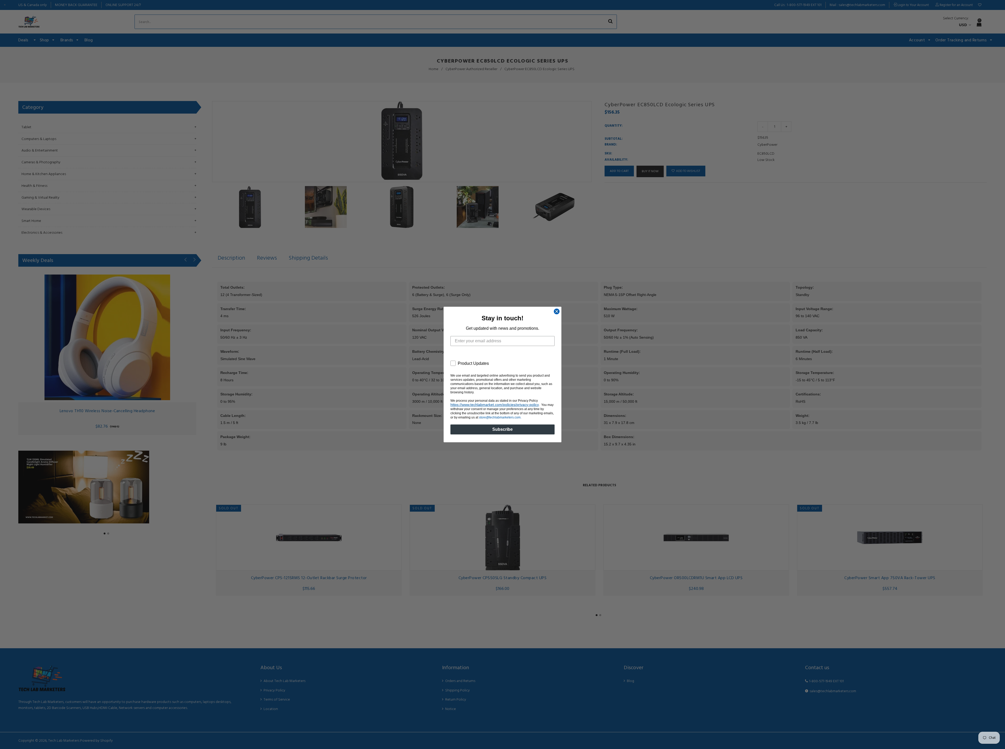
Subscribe (502, 429)
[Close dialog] (556, 311)
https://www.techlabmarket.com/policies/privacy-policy (494, 405)
